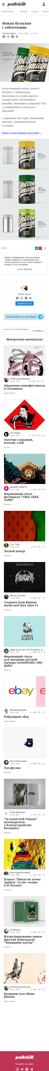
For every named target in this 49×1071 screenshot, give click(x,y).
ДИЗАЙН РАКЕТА (18, 487)
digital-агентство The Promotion (25, 650)
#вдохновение (9, 393)
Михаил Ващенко (18, 710)
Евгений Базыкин (18, 761)
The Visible (15, 433)
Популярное (7, 11)
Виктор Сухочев (17, 595)
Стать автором (24, 269)
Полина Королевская (20, 379)
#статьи (7, 447)
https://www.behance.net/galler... (22, 132)
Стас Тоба (15, 544)
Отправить (38, 331)
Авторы (23, 11)
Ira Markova (15, 930)
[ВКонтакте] (36, 248)
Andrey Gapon (9, 33)
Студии (34, 11)
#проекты (7, 504)
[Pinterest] (40, 248)
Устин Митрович (17, 812)
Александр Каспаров (20, 872)
